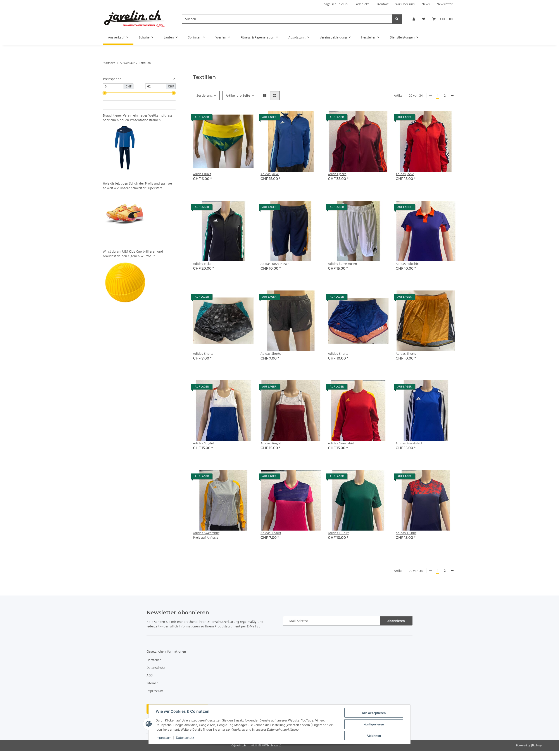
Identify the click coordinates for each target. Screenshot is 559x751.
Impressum (163, 737)
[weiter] (452, 95)
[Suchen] (397, 19)
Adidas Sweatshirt (341, 443)
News (426, 4)
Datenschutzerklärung (223, 622)
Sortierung (204, 95)
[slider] (105, 93)
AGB (150, 675)
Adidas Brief (202, 174)
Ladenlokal (362, 4)
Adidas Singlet (203, 443)
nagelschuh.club (335, 4)
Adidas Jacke (270, 174)
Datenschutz (185, 737)
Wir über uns (405, 4)
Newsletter (445, 4)
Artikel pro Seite (238, 95)
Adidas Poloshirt (407, 264)
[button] (414, 18)
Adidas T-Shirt (271, 533)
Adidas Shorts (203, 353)
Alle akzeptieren (374, 713)
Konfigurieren (374, 724)
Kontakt (382, 4)
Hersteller (154, 660)
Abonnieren (396, 621)
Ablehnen (374, 735)
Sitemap (153, 683)
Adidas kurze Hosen (275, 264)
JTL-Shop (536, 745)
